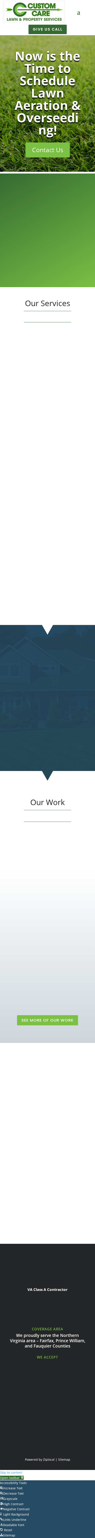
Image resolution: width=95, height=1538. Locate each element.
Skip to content (11, 1472)
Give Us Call (48, 29)
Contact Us (47, 150)
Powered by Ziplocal (40, 1459)
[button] (12, 1478)
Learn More (47, 414)
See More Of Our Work (47, 1020)
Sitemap (64, 1459)
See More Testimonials (47, 1226)
